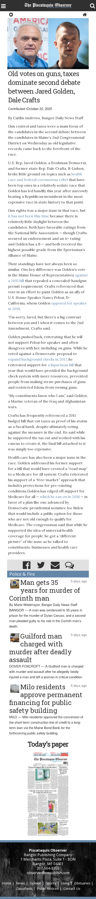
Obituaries (82, 883)
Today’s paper (48, 744)
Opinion (35, 883)
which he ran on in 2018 (60, 496)
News (20, 883)
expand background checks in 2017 (37, 359)
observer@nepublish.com (48, 872)
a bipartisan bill (60, 365)
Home (6, 883)
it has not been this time (28, 216)
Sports (51, 883)
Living (65, 883)
